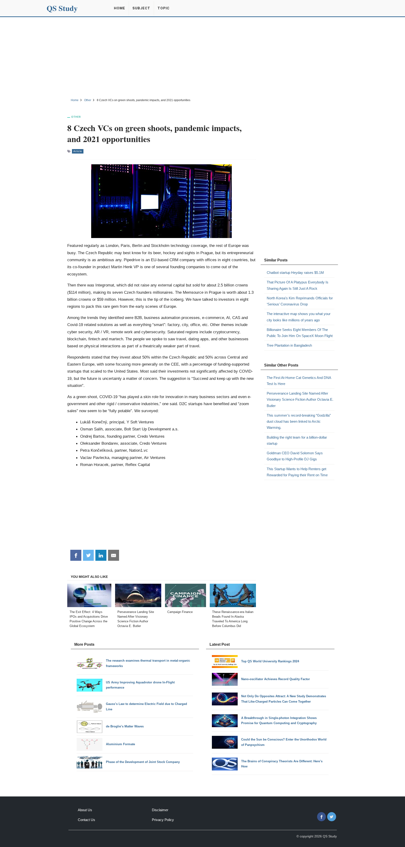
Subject (141, 8)
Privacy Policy (163, 820)
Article (77, 151)
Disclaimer (160, 810)
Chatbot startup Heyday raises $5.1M (295, 273)
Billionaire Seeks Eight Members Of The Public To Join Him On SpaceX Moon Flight (300, 333)
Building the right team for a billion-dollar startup (297, 440)
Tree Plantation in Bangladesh (289, 345)
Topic (163, 8)
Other (76, 116)
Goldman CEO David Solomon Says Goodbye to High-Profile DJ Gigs (295, 456)
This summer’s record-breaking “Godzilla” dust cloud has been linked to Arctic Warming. (299, 421)
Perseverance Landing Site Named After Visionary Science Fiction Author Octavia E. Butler (300, 399)
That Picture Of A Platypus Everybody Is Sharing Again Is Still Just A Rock (297, 285)
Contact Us (86, 820)
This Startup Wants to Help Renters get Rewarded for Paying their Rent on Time (297, 472)
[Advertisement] (202, 57)
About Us (85, 810)
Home (119, 8)
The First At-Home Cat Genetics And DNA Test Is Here (299, 381)
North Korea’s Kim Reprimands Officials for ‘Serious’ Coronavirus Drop (300, 301)
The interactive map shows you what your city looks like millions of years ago (298, 317)
